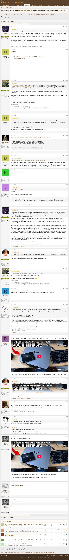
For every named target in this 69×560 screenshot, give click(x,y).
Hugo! (6, 541)
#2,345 (66, 135)
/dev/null (7, 317)
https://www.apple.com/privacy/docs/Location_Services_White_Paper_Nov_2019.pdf (30, 137)
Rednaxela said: (15, 501)
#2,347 (66, 169)
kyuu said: (14, 83)
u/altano (17, 58)
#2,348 (66, 184)
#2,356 (66, 401)
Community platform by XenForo (27, 557)
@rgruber (17, 485)
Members (48, 5)
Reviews (13, 5)
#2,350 (66, 249)
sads (6, 537)
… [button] (7, 23)
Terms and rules (53, 555)
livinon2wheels (62, 535)
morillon (63, 540)
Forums (27, 5)
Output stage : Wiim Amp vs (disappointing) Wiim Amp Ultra (20, 530)
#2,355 (66, 378)
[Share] (63, 26)
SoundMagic (62, 545)
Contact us (47, 555)
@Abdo (12, 485)
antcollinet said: (15, 118)
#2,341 (66, 26)
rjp (64, 531)
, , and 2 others (21, 398)
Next (28, 23)
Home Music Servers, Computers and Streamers (22, 527)
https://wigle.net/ (36, 326)
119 (17, 23)
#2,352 (66, 288)
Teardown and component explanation (20, 290)
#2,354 (66, 336)
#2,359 (66, 483)
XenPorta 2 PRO (29, 558)
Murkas (6, 527)
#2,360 (66, 499)
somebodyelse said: (16, 158)
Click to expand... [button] (39, 148)
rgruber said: (14, 381)
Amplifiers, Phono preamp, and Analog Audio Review (24, 531)
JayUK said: (14, 29)
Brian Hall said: (15, 271)
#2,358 (66, 436)
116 (9, 23)
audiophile (22, 58)
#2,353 (66, 304)
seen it (22, 485)
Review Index (20, 5)
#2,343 (66, 80)
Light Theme (4, 555)
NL (8, 496)
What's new (33, 5)
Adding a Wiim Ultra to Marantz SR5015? (15, 544)
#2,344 (66, 115)
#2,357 (66, 416)
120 (20, 23)
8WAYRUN (41, 558)
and (16, 152)
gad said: (13, 419)
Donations (41, 5)
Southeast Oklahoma (5, 265)
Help (65, 555)
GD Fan (63, 525)
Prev (3, 23)
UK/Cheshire (7, 96)
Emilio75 (6, 531)
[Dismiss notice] (67, 10)
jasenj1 (6, 545)
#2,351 (66, 268)
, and (18, 301)
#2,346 (66, 155)
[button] (37, 5)
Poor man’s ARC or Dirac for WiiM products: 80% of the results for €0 (23, 540)
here (62, 10)
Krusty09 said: (14, 187)
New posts (3, 7)
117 (12, 23)
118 (15, 23)
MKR (3, 19)
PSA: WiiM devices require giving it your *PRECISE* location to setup (29, 56)
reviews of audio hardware (25, 10)
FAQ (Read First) (5, 5)
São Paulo (7, 449)
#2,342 (66, 49)
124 (24, 23)
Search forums (9, 7)
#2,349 (66, 208)
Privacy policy (60, 555)
